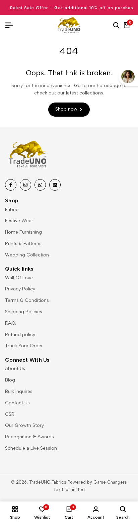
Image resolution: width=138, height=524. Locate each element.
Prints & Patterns (23, 243)
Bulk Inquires (18, 391)
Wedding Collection (27, 255)
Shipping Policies (23, 312)
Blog (10, 380)
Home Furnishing (23, 232)
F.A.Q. (10, 323)
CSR (9, 414)
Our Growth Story (24, 425)
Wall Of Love (19, 278)
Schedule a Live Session (31, 448)
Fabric (11, 209)
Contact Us (17, 403)
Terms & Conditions (27, 300)
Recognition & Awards (29, 437)
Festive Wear (19, 221)
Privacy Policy (20, 289)
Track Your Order (24, 346)
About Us (15, 368)
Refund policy (20, 334)
